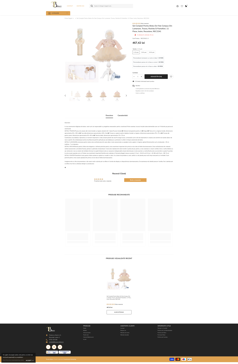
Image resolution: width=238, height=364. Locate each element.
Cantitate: (135, 73)
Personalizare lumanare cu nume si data (148, 58)
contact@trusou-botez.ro (56, 342)
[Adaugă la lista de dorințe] (171, 76)
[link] (77, 236)
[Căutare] (111, 6)
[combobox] (113, 6)
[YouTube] (60, 347)
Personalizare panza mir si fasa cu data (148, 66)
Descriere (109, 115)
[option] (96, 54)
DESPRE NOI (80, 6)
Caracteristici (123, 115)
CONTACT (70, 6)
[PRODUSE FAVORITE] (182, 6)
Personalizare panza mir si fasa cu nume (148, 62)
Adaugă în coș (155, 77)
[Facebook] (48, 347)
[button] (65, 95)
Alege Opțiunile (119, 312)
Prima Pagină (68, 18)
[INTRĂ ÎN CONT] (177, 6)
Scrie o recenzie (135, 180)
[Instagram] (54, 347)
